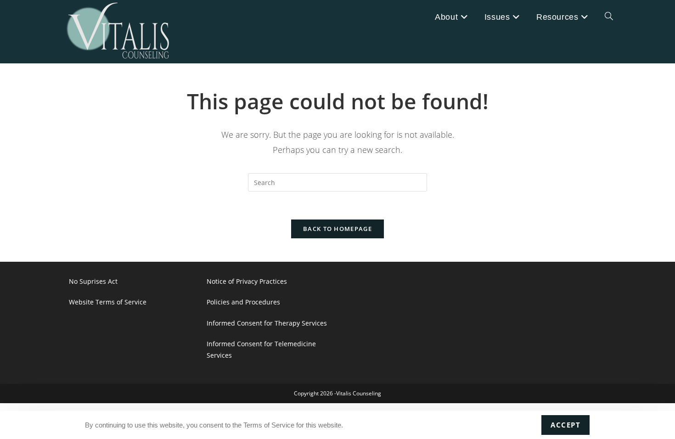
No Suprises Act (93, 281)
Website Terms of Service (107, 302)
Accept (565, 424)
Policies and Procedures (243, 302)
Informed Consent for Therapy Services (267, 323)
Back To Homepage (337, 229)
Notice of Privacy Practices (247, 281)
